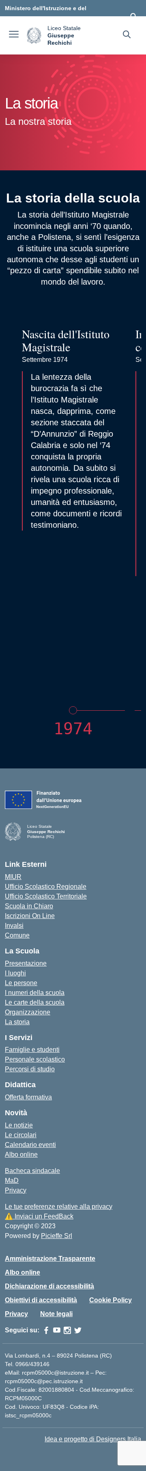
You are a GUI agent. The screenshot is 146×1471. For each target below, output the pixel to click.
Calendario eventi (30, 1144)
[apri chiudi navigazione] (14, 35)
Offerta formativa (28, 1097)
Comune (17, 935)
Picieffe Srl (56, 1235)
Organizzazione (27, 1012)
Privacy (15, 1190)
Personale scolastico (35, 1059)
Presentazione (26, 963)
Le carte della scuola (34, 1002)
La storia (17, 1021)
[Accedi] (133, 16)
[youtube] (56, 1330)
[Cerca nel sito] (126, 35)
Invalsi (14, 925)
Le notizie (19, 1125)
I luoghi (15, 973)
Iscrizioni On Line (30, 915)
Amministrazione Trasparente (50, 1258)
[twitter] (78, 1330)
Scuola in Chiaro (29, 906)
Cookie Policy (110, 1300)
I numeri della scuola (34, 992)
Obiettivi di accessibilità (41, 1300)
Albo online (21, 1154)
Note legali (56, 1313)
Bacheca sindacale (32, 1170)
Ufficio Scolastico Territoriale (46, 896)
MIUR (13, 876)
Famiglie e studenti (32, 1049)
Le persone (21, 982)
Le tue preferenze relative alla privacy (58, 1206)
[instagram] (67, 1330)
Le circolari (20, 1135)
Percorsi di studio (30, 1069)
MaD (12, 1180)
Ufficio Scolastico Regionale (45, 886)
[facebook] (46, 1330)
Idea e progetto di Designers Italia (93, 1439)
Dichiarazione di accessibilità (49, 1286)
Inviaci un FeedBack (39, 1216)
